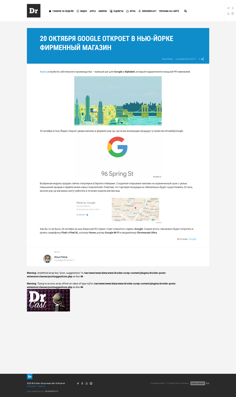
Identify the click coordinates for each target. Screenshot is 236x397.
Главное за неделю (63, 11)
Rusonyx (41, 386)
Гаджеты (118, 11)
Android (102, 11)
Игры (132, 11)
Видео (83, 11)
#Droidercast (149, 11)
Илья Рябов (167, 59)
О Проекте (31, 386)
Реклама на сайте (169, 11)
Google (192, 239)
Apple (93, 11)
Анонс (43, 71)
